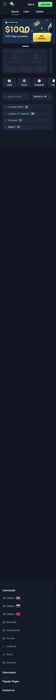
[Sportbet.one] (12, 4)
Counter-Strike (15, 106)
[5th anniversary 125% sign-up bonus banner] (27, 31)
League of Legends (18, 113)
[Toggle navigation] (4, 4)
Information (9, 672)
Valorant (12, 120)
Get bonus (41, 37)
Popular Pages (10, 681)
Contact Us (8, 690)
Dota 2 (11, 126)
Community (8, 590)
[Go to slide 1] (25, 46)
